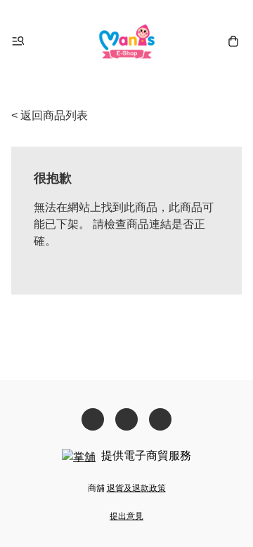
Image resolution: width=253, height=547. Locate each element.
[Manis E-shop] (127, 41)
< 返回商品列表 (49, 115)
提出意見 (126, 516)
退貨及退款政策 (136, 488)
